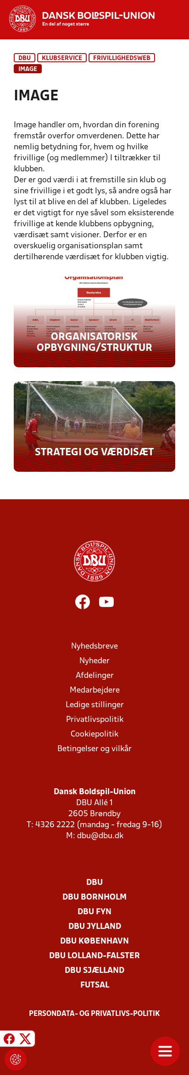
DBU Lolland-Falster (94, 956)
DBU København (94, 941)
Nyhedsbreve (94, 646)
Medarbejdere (95, 690)
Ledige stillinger (95, 705)
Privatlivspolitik (94, 720)
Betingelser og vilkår (94, 749)
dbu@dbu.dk (100, 836)
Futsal (94, 985)
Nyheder (94, 661)
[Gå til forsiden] (77, 18)
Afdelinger (95, 676)
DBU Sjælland (94, 971)
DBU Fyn (94, 912)
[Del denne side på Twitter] (25, 1040)
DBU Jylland (94, 927)
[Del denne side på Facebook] (9, 1040)
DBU (24, 58)
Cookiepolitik (94, 734)
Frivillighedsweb (121, 58)
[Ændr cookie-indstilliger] (16, 1059)
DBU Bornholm (94, 897)
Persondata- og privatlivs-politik (94, 1014)
